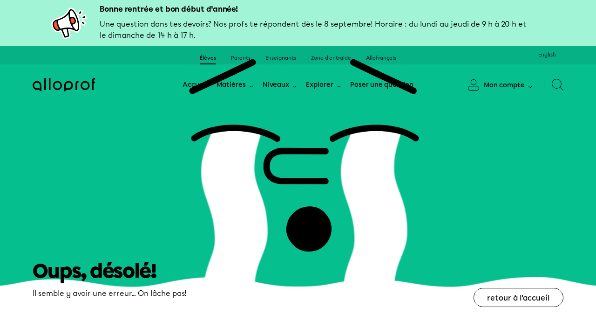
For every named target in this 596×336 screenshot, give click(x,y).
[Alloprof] (64, 84)
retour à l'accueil (518, 298)
